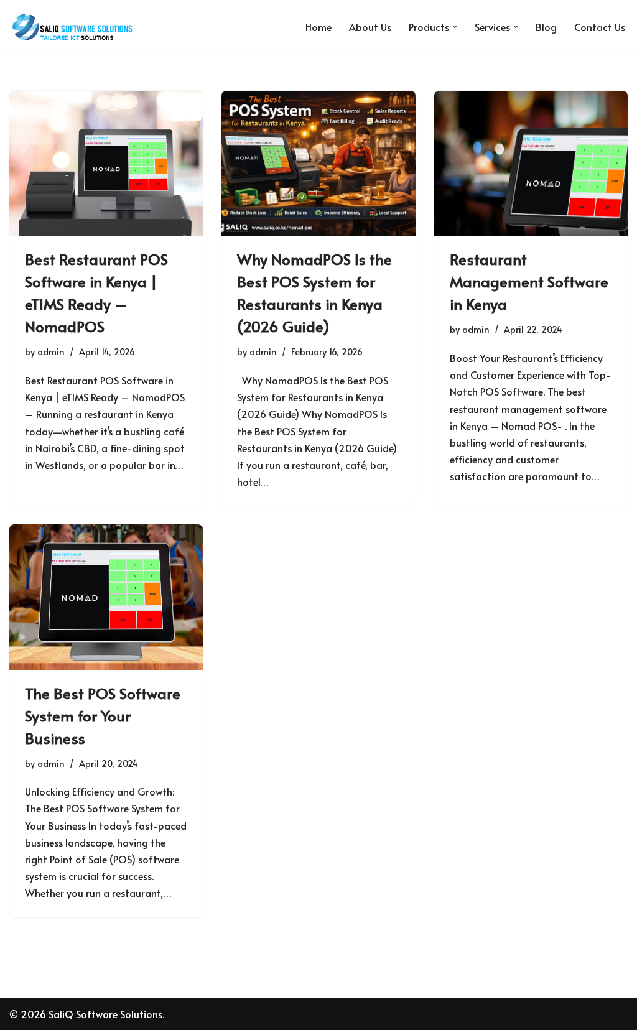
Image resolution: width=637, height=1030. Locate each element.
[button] (454, 26)
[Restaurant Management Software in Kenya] (531, 163)
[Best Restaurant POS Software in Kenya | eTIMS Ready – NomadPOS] (106, 163)
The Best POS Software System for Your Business (102, 715)
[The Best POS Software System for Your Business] (106, 596)
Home (318, 27)
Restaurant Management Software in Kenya (529, 281)
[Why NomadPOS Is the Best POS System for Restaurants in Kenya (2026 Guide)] (318, 163)
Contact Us (599, 27)
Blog (546, 27)
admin (51, 351)
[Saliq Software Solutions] (71, 26)
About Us (370, 27)
